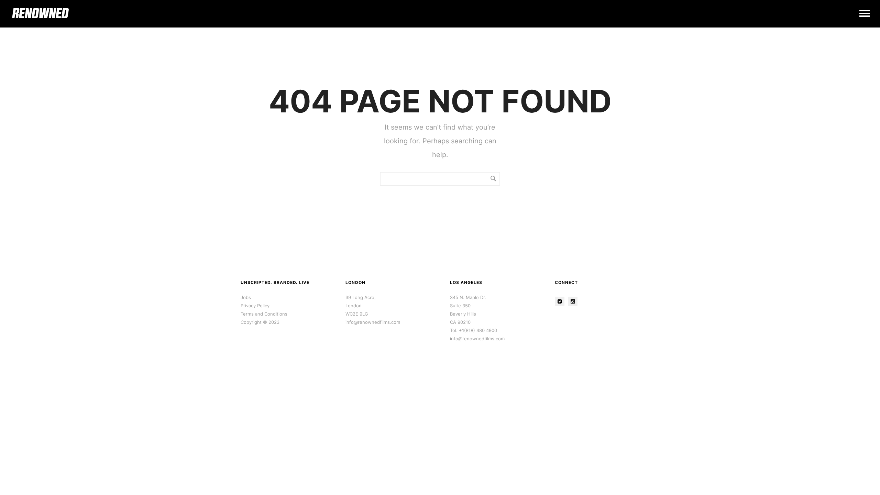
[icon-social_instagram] (574, 301)
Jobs (246, 297)
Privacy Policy (255, 305)
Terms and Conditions (264, 314)
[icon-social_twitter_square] (561, 301)
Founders (828, 8)
